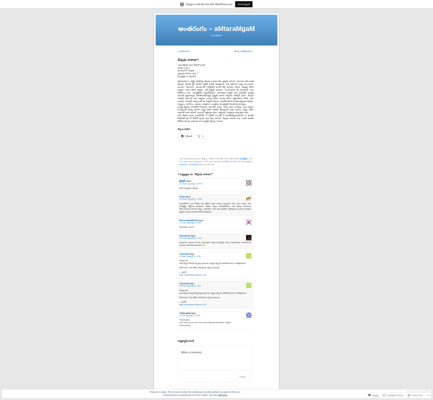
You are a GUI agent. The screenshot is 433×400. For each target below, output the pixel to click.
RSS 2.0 (228, 161)
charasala (184, 254)
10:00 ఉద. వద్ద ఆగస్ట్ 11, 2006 (190, 184)
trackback (194, 164)
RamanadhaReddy (188, 220)
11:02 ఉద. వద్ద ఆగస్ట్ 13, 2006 (190, 238)
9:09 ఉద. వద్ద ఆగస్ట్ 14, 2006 (190, 256)
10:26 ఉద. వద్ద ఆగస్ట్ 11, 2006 (190, 199)
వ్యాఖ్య (242, 376)
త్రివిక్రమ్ (182, 181)
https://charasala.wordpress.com (192, 275)
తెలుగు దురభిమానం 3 (243, 51)
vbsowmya (184, 235)
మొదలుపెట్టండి (244, 4)
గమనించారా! (184, 51)
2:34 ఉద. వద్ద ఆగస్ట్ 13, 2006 (190, 223)
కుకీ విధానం (222, 395)
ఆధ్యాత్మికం (243, 159)
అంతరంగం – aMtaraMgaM (216, 28)
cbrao (182, 196)
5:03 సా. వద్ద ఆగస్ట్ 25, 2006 (189, 315)
